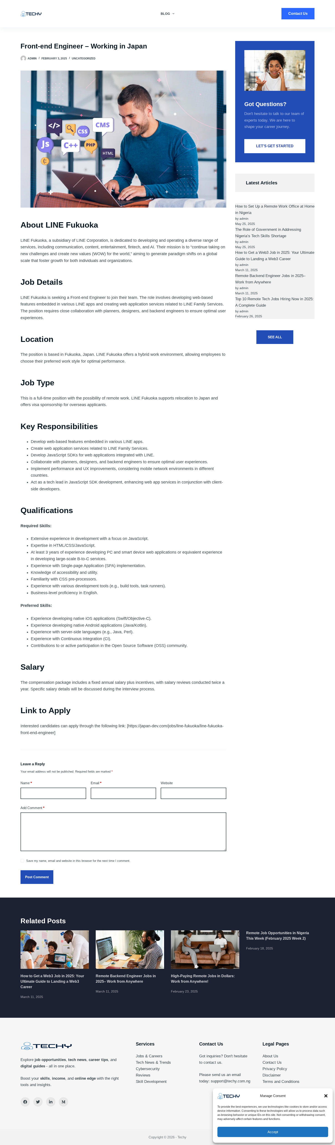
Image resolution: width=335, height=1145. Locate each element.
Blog (165, 13)
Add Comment (32, 808)
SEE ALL (275, 337)
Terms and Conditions (281, 1081)
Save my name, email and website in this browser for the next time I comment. (78, 861)
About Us (270, 1056)
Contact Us (298, 13)
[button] (326, 1096)
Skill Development (151, 1081)
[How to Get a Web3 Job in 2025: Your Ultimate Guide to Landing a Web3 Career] (55, 949)
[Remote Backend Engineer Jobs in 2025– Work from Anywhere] (130, 949)
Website (167, 783)
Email (96, 783)
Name (26, 783)
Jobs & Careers (149, 1056)
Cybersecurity (148, 1069)
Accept (273, 1132)
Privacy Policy (275, 1069)
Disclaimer (272, 1075)
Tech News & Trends (153, 1062)
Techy (182, 1137)
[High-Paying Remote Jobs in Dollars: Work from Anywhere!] (205, 949)
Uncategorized (83, 58)
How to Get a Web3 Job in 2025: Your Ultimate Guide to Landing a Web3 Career (52, 981)
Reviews (143, 1075)
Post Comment (37, 877)
